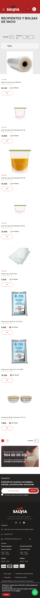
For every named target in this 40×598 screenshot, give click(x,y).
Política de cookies (21, 577)
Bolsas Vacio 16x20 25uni (9, 274)
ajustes (17, 591)
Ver (7, 93)
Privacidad (7, 577)
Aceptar (6, 594)
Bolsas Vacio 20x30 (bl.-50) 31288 (12, 369)
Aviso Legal (7, 574)
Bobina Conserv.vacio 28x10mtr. (11, 82)
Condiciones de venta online (24, 574)
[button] (35, 592)
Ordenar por (19, 37)
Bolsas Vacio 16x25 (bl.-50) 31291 (11, 322)
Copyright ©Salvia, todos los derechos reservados (17, 581)
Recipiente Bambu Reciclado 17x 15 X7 (13, 417)
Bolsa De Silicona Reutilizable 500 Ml (13, 226)
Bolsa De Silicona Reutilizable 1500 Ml (13, 178)
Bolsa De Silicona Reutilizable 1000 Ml (13, 130)
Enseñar (6, 37)
